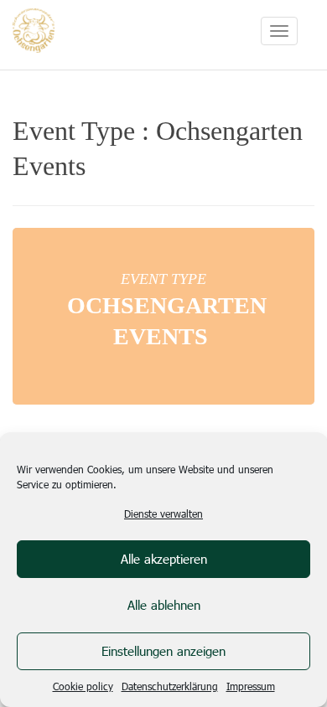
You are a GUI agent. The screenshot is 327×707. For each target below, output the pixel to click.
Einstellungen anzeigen (163, 650)
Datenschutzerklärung (170, 686)
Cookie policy (83, 686)
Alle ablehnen (163, 604)
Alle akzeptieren (164, 558)
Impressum (250, 686)
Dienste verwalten (163, 513)
